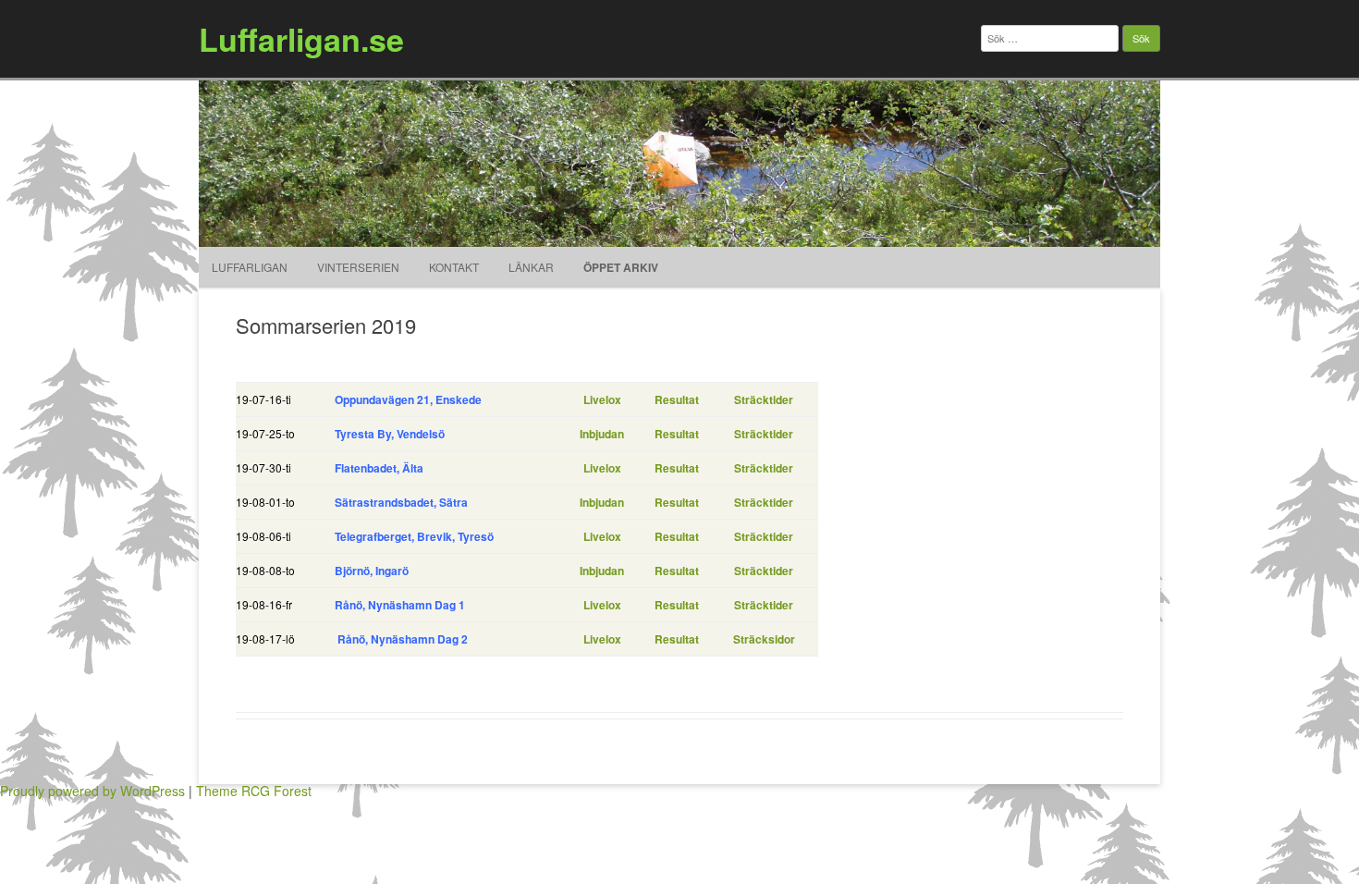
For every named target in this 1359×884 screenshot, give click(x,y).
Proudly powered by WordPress (92, 790)
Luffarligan (250, 267)
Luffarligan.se (301, 39)
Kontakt (454, 267)
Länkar (531, 267)
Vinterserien (358, 267)
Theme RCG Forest (254, 790)
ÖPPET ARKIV (620, 267)
